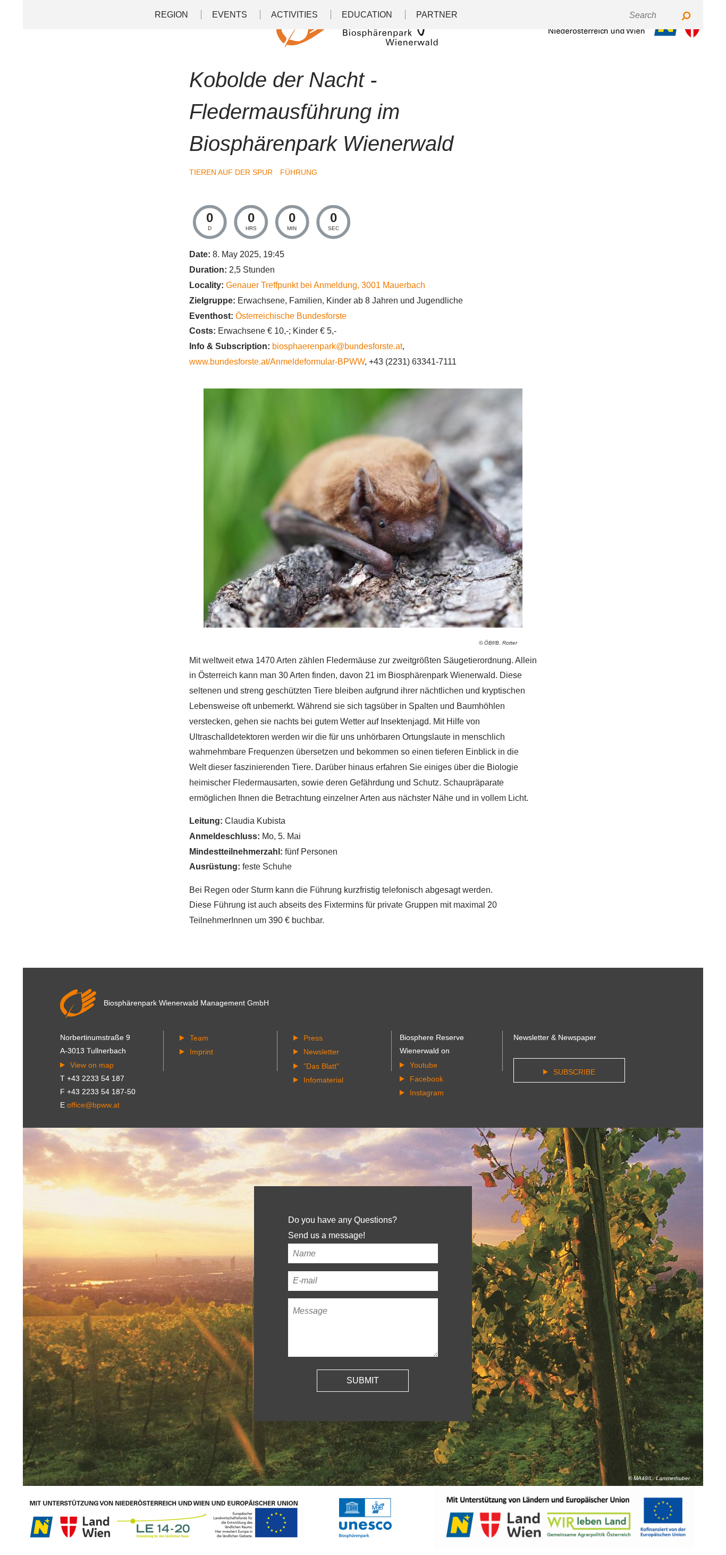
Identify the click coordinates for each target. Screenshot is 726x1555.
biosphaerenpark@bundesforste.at (337, 346)
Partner (437, 14)
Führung (298, 172)
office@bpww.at (93, 1105)
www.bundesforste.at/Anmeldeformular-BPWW (277, 361)
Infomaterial (323, 1080)
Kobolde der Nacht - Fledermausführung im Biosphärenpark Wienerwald (321, 111)
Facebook (426, 1079)
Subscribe (574, 1072)
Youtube (423, 1065)
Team (199, 1038)
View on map (92, 1065)
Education (367, 14)
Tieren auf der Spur (232, 172)
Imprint (201, 1051)
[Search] (686, 16)
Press (313, 1038)
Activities (294, 14)
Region (171, 14)
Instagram (427, 1092)
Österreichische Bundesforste (291, 315)
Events (229, 14)
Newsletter (321, 1051)
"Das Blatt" (321, 1066)
